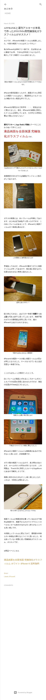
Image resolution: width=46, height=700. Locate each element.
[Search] (40, 3)
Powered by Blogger (25, 692)
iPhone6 (12, 576)
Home (8, 13)
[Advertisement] (23, 664)
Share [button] (6, 573)
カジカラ (8, 8)
